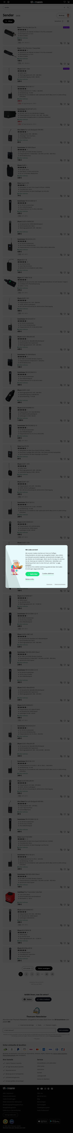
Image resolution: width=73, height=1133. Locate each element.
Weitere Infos (29, 579)
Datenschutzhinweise (60, 584)
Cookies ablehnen (48, 574)
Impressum (50, 584)
